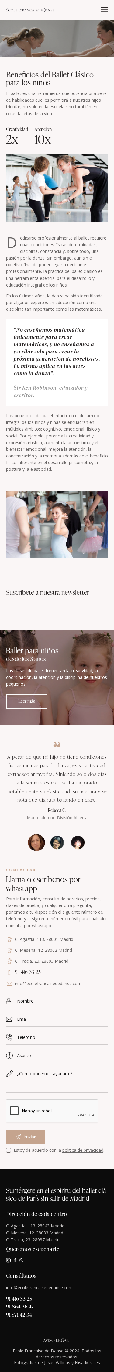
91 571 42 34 (19, 1314)
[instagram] (8, 1260)
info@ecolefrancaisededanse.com (48, 983)
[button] (104, 9)
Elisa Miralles (87, 1362)
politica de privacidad (82, 1150)
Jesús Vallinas (57, 1362)
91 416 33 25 (19, 1298)
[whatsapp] (21, 1260)
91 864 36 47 (20, 1306)
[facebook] (15, 1260)
